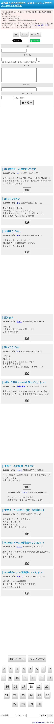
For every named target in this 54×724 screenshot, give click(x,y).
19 (38, 686)
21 (6, 695)
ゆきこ (19, 322)
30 (39, 704)
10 (17, 678)
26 (47, 695)
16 (15, 686)
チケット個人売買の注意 (40, 25)
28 (23, 704)
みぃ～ (19, 547)
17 (23, 686)
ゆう (18, 203)
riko (18, 235)
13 (41, 678)
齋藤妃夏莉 (21, 386)
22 (14, 695)
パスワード (21, 715)
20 (46, 686)
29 (31, 704)
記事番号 (5, 715)
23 (23, 695)
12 (33, 678)
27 (14, 704)
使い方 (24, 34)
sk (18, 173)
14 (49, 678)
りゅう (19, 470)
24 (31, 695)
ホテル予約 (35, 34)
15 (7, 686)
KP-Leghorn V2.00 (38, 722)
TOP (16, 34)
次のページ (37, 658)
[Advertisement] (27, 136)
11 (25, 678)
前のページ (17, 658)
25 (39, 695)
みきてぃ (20, 576)
